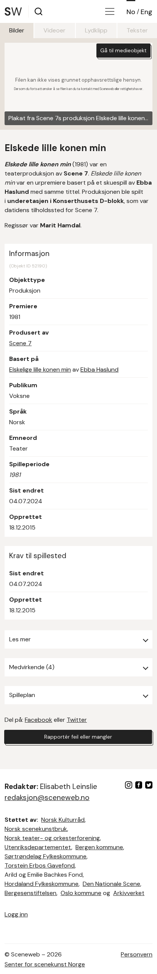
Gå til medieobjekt (123, 50)
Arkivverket (128, 893)
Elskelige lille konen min (40, 369)
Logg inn (16, 914)
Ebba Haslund (99, 369)
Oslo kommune (81, 893)
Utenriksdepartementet (38, 847)
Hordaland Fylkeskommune (41, 884)
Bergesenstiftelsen (30, 893)
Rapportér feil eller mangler (78, 736)
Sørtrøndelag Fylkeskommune (46, 856)
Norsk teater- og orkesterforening (52, 838)
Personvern (136, 954)
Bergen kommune (99, 847)
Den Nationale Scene (111, 884)
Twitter (77, 720)
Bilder (16, 30)
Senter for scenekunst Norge (45, 964)
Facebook (38, 720)
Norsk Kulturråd (63, 820)
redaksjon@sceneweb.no (47, 797)
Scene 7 (20, 343)
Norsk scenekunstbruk (36, 829)
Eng (146, 11)
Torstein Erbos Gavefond (40, 865)
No (131, 11)
